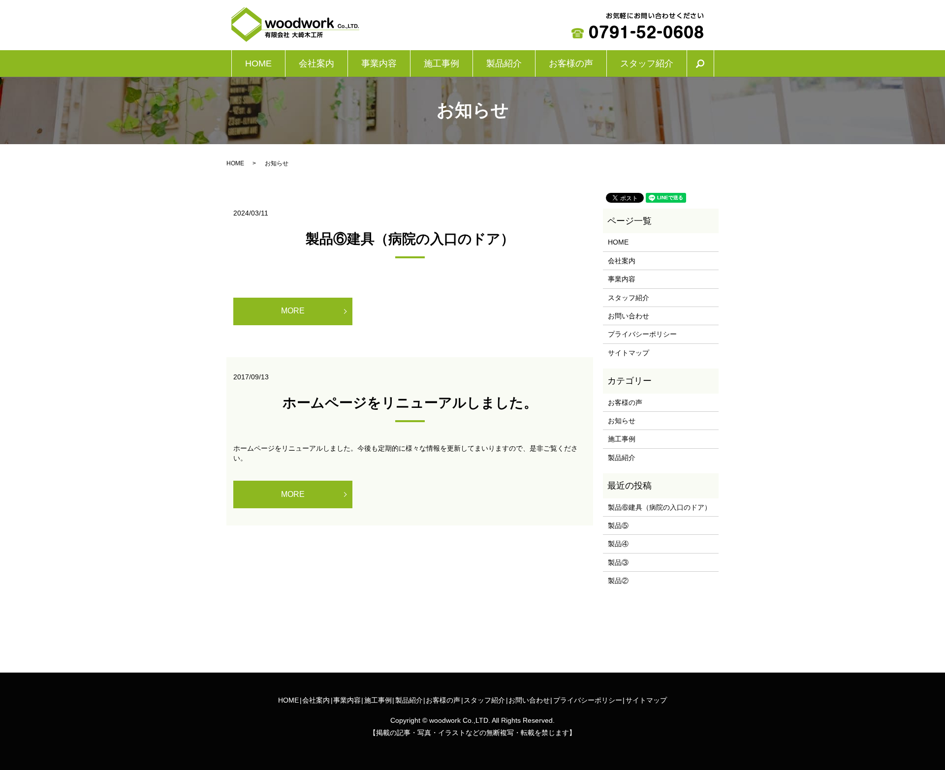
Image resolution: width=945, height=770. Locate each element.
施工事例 (441, 63)
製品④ (618, 544)
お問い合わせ (628, 316)
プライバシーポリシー (642, 334)
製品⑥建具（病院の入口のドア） (410, 238)
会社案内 (316, 63)
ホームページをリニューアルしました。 (410, 402)
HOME (258, 63)
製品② (618, 581)
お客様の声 (571, 63)
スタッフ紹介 (646, 63)
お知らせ (621, 421)
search (707, 63)
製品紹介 (504, 63)
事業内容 (379, 63)
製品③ (618, 562)
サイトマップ (628, 353)
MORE (293, 311)
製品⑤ (618, 525)
